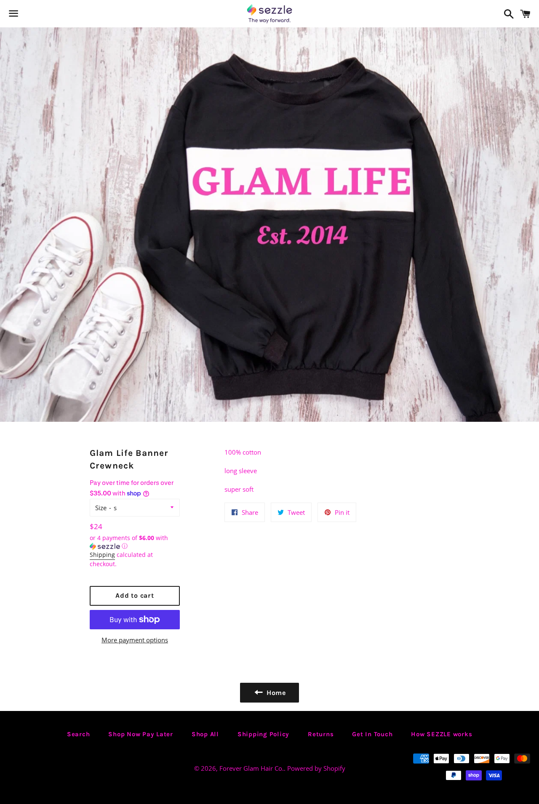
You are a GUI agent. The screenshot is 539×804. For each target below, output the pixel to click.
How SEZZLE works (441, 734)
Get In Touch (372, 734)
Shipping (102, 555)
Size (101, 507)
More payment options (134, 640)
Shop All (205, 734)
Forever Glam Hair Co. (251, 768)
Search (78, 734)
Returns (321, 734)
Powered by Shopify (316, 768)
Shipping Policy (263, 734)
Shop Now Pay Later (140, 734)
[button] (134, 542)
